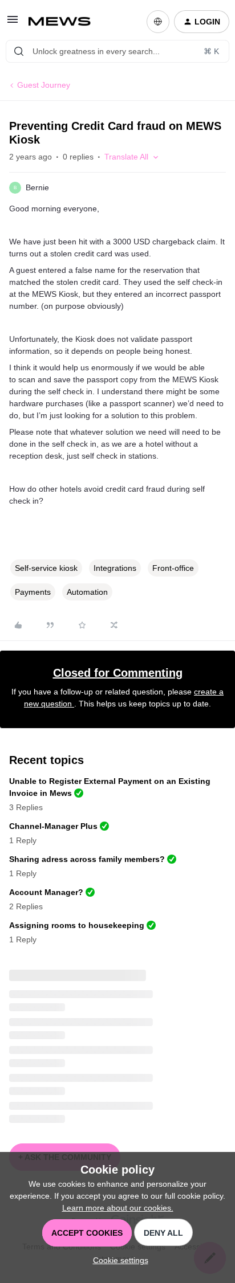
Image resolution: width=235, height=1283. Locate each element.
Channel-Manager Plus (53, 826)
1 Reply (23, 840)
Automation (87, 591)
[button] (12, 23)
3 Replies (26, 807)
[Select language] (158, 21)
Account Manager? (46, 892)
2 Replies (26, 906)
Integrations (115, 568)
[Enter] (19, 51)
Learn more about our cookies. (117, 1207)
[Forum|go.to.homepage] (64, 22)
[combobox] (117, 51)
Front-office (173, 568)
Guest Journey (43, 84)
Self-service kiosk (46, 568)
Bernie (37, 187)
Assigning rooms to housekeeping (76, 925)
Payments (33, 591)
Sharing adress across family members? (87, 859)
